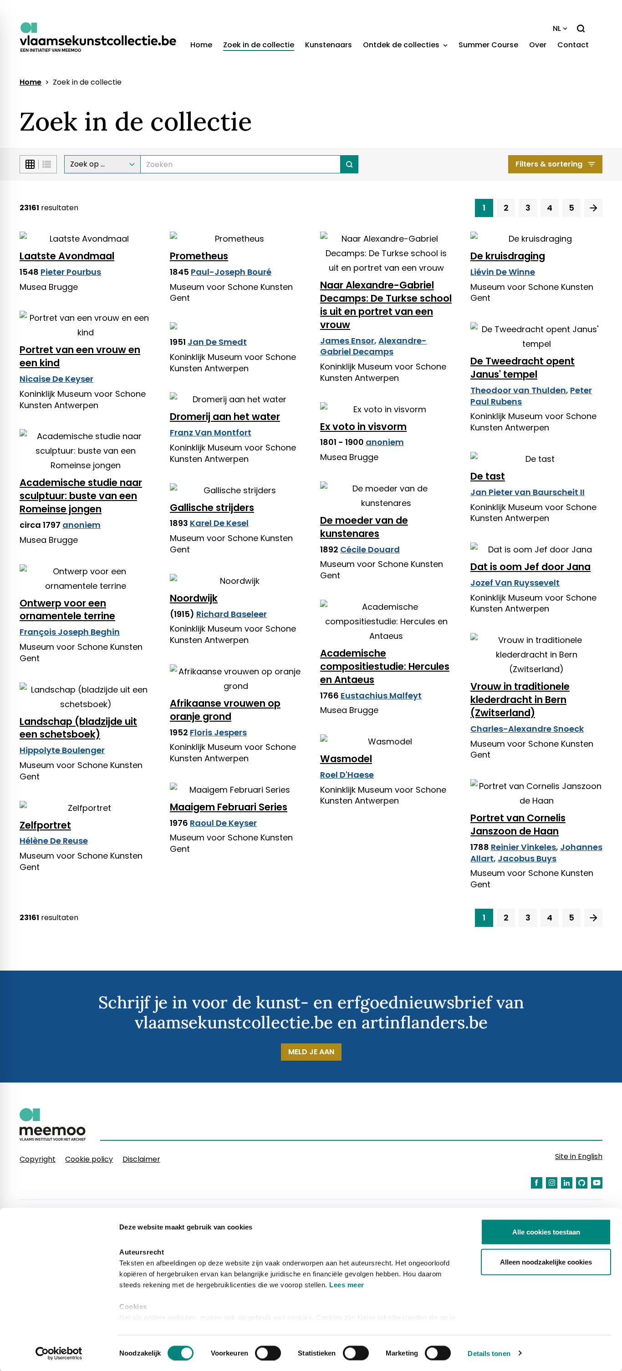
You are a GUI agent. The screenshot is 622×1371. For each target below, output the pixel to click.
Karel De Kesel (219, 523)
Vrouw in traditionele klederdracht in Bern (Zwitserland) (520, 699)
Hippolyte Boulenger (62, 750)
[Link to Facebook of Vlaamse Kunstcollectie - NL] (536, 1183)
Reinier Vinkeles (523, 847)
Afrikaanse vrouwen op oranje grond (225, 710)
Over (537, 45)
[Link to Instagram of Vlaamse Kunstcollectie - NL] (551, 1183)
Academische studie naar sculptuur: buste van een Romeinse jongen (81, 496)
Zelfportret (45, 825)
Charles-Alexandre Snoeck (527, 728)
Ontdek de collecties (402, 45)
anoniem (385, 442)
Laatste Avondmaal (67, 256)
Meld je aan (311, 1052)
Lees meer (346, 1285)
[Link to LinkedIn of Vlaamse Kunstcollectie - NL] (566, 1183)
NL (557, 28)
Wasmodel (346, 758)
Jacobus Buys (527, 858)
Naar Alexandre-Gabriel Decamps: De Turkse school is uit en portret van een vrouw (386, 304)
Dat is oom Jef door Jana (530, 566)
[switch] (268, 1353)
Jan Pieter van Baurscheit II (527, 492)
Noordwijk (194, 598)
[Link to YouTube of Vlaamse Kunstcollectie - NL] (596, 1183)
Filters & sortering (548, 164)
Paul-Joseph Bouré (231, 272)
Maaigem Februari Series (228, 807)
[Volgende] (593, 208)
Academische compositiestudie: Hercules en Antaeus (384, 666)
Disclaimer (141, 1159)
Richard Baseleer (231, 614)
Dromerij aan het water (225, 416)
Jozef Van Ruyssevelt (515, 582)
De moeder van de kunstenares (364, 527)
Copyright (38, 1159)
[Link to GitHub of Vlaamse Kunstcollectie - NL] (581, 1183)
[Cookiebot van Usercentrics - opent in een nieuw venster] (59, 1353)
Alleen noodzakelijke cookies (546, 1261)
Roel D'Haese (347, 774)
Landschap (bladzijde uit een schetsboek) (78, 728)
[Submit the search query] (349, 164)
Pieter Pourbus (71, 272)
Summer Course (488, 45)
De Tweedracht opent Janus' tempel (522, 367)
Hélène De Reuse (54, 840)
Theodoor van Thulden (518, 390)
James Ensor (347, 340)
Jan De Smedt (217, 342)
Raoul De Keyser (223, 823)
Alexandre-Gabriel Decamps (373, 346)
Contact (573, 45)
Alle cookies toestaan (546, 1232)
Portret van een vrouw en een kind (80, 356)
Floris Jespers (218, 732)
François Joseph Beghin (70, 631)
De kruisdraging (507, 256)
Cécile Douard (370, 549)
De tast (487, 476)
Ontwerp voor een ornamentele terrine (67, 610)
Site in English (578, 1156)
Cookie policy (89, 1159)
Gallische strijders (212, 507)
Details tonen (489, 1353)
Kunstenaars (328, 45)
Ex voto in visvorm (363, 426)
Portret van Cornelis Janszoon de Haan (518, 824)
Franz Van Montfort (210, 432)
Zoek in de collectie (258, 45)
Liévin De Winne (502, 272)
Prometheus (199, 256)
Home (201, 45)
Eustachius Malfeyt (381, 695)
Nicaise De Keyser (56, 378)
